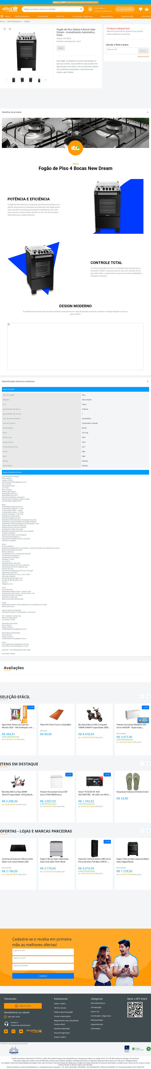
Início (2, 21)
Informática (146, 16)
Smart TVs (60, 16)
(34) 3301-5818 (14, 1017)
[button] (75, 112)
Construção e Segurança (82, 16)
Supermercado (127, 16)
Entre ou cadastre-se (103, 11)
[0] (147, 9)
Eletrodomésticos (22, 16)
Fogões (27, 21)
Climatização (42, 16)
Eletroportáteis (107, 16)
